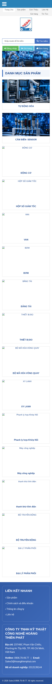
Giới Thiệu (33, 10)
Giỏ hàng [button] (27, 48)
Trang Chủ (9, 10)
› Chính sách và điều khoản (19, 603)
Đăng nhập (11, 48)
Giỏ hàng (34, 14)
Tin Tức (45, 14)
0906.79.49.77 (21, 658)
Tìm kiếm (43, 41)
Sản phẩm (21, 10)
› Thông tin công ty (14, 609)
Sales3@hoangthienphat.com (20, 661)
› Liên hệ (9, 614)
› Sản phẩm (11, 597)
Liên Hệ (45, 10)
